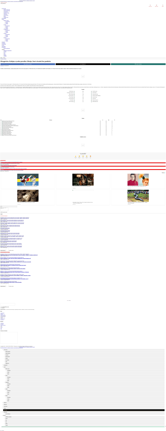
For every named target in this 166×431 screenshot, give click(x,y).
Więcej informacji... (3, 250)
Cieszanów (6, 11)
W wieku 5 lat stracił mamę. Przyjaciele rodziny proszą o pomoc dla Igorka (11, 244)
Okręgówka (6, 29)
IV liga (5, 24)
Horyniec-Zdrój (6, 12)
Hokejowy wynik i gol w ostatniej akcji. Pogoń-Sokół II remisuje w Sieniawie (10, 163)
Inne (4, 53)
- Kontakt (1, 317)
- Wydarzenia (2, 323)
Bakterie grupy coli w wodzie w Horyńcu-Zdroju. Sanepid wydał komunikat (11, 246)
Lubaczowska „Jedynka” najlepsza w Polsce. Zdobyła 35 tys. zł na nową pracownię (12, 223)
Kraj (4, 52)
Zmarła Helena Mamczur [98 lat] (5, 231)
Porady (5, 51)
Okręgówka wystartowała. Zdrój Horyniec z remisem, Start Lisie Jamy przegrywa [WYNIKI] (11, 170)
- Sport (1, 326)
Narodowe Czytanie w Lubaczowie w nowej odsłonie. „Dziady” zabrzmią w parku (12, 236)
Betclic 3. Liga (6, 20)
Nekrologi (3, 46)
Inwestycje (4, 44)
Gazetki (5, 56)
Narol (5, 16)
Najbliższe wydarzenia (7, 50)
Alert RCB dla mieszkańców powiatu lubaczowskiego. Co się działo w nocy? (14, 278)
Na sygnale (4, 18)
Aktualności (8, 21)
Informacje (4, 8)
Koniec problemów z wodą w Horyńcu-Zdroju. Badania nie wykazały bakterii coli (15, 258)
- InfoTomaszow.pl (2, 318)
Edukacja (3, 43)
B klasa (5, 37)
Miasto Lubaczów (7, 9)
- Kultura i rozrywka (2, 325)
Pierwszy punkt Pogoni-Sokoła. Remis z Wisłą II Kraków (8, 241)
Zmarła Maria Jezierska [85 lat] (5, 228)
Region (5, 55)
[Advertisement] (83, 294)
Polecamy (4, 47)
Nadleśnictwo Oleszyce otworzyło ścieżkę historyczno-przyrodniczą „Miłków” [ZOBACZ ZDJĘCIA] (14, 218)
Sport (3, 19)
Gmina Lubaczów (7, 10)
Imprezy (3, 42)
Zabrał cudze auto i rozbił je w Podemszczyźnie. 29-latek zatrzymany (13, 265)
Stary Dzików (6, 15)
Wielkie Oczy (6, 17)
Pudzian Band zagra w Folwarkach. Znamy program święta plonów (12, 268)
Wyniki (7, 22)
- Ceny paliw (2, 319)
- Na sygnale (1, 324)
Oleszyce (5, 14)
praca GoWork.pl (7, 48)
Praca (3, 45)
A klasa (5, 33)
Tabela (7, 23)
